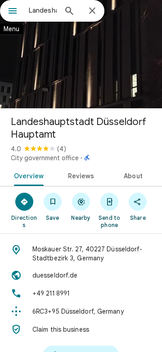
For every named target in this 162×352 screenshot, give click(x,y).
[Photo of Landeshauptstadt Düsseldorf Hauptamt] (81, 54)
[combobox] (43, 10)
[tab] (27, 175)
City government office (45, 158)
